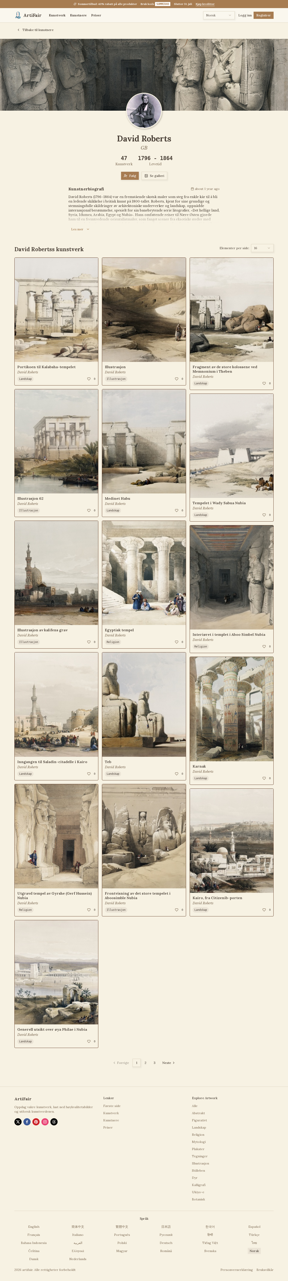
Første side (112, 1106)
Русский (166, 1235)
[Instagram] (45, 1121)
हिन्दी (210, 1235)
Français (33, 1235)
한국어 (210, 1227)
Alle (195, 1106)
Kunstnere (78, 15)
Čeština (33, 1251)
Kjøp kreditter (205, 4)
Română (166, 1251)
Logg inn (245, 15)
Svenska (210, 1251)
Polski (122, 1243)
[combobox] (219, 15)
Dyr (195, 1178)
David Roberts (27, 372)
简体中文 (78, 1227)
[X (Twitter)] (18, 1121)
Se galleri (157, 176)
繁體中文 (122, 1227)
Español (254, 1227)
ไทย (254, 1243)
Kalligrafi (199, 1185)
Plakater (198, 1149)
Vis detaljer (29, 355)
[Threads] (54, 1121)
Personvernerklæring (236, 1270)
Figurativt (199, 1120)
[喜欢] (89, 379)
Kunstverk (57, 15)
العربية (78, 1243)
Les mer (77, 229)
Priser (96, 15)
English (33, 1227)
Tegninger (200, 1156)
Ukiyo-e (198, 1192)
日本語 (166, 1227)
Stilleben (198, 1171)
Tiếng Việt (210, 1243)
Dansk (33, 1259)
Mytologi (199, 1142)
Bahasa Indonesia (34, 1243)
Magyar (122, 1251)
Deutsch (166, 1243)
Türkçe (254, 1235)
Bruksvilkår (265, 1270)
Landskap (25, 379)
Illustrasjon (28, 510)
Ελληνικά (78, 1251)
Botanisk (198, 1199)
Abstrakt (198, 1113)
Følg (132, 176)
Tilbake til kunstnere (38, 30)
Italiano (77, 1235)
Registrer (263, 15)
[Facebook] (27, 1121)
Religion (25, 909)
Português (122, 1235)
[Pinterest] (36, 1121)
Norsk (254, 1251)
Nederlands (77, 1259)
